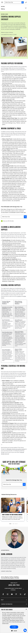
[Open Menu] (2, 2)
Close (14, 626)
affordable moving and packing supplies (16, 449)
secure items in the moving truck (18, 169)
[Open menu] (26, 8)
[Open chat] (25, 630)
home (2, 576)
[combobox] (14, 2)
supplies (16, 576)
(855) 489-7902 (14, 585)
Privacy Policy (7, 618)
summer (19, 296)
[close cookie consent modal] (26, 609)
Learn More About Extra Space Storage (13, 589)
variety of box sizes (8, 75)
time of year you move (6, 290)
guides (11, 576)
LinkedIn (3, 571)
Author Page (9, 571)
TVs (19, 110)
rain (25, 343)
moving (7, 576)
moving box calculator (20, 77)
